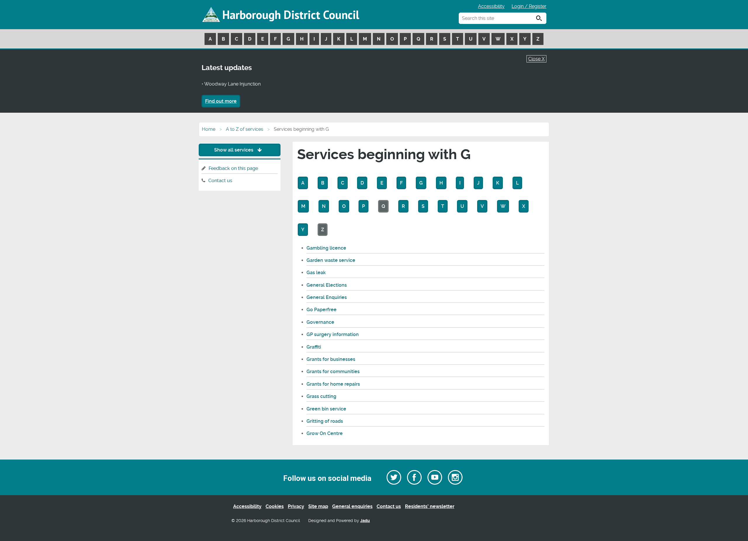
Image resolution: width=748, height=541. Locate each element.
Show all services (234, 150)
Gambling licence (326, 248)
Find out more (221, 101)
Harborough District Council (290, 14)
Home (208, 129)
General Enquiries (327, 297)
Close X (536, 59)
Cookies (275, 506)
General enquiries (352, 506)
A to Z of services (244, 129)
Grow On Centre (325, 433)
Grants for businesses (331, 359)
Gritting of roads (325, 421)
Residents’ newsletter (429, 506)
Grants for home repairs (333, 384)
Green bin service (326, 409)
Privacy (296, 506)
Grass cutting (321, 396)
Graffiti (314, 347)
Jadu (365, 520)
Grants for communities (333, 371)
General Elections (327, 285)
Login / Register (529, 6)
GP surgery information (333, 334)
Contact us (220, 180)
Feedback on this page (233, 168)
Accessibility (491, 6)
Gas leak (316, 272)
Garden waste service (331, 260)
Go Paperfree (322, 309)
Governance (320, 322)
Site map (318, 506)
